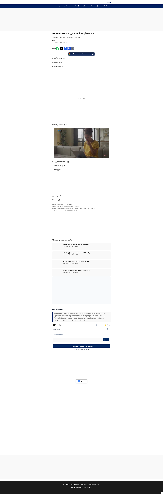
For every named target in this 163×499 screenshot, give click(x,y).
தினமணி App (70, 210)
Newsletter (69, 204)
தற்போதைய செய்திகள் (66, 6)
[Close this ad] (162, 493)
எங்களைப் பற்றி (81, 487)
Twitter (68, 208)
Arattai (87, 208)
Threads (84, 208)
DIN (53, 40)
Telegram (80, 208)
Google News (91, 208)
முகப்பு (108, 2)
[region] (81, 19)
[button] (54, 2)
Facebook (64, 208)
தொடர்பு (89, 487)
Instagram (72, 208)
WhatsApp (77, 206)
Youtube (76, 208)
